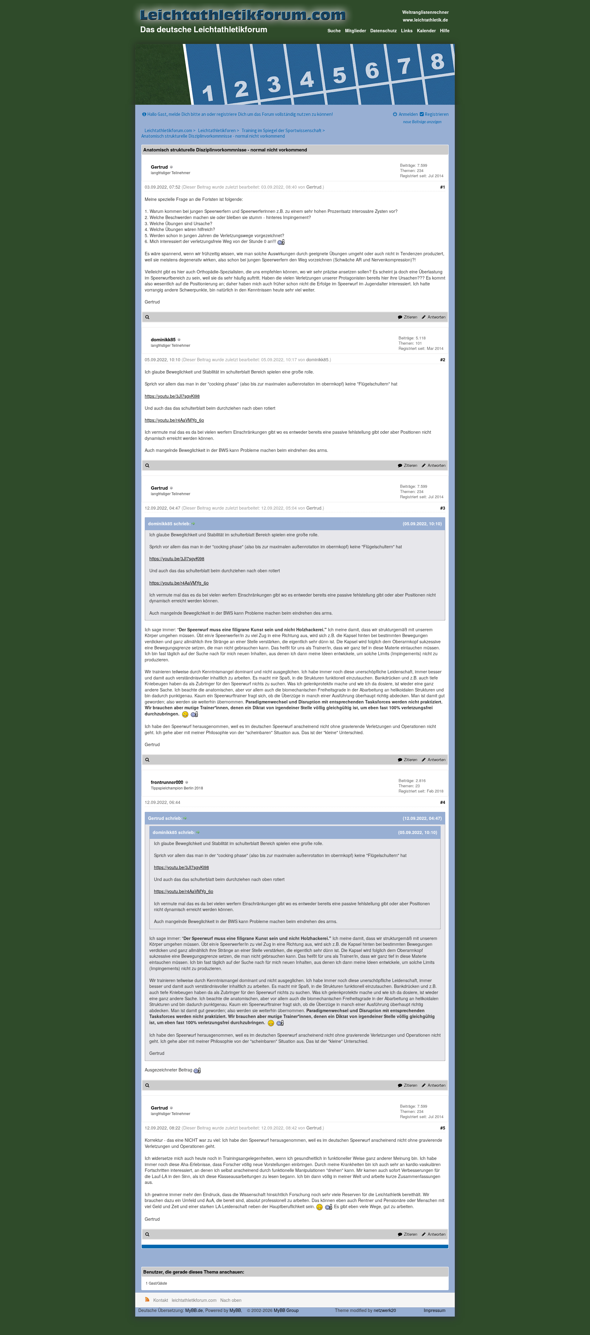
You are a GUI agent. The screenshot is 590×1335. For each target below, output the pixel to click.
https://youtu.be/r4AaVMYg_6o (174, 420)
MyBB (235, 1310)
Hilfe (445, 30)
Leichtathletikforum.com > (170, 130)
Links (407, 30)
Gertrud (159, 166)
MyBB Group (286, 1310)
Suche (334, 30)
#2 (442, 359)
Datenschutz (383, 30)
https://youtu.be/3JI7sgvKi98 (172, 396)
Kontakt (160, 1300)
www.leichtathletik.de (425, 20)
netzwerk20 (385, 1310)
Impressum (435, 1310)
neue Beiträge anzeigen (422, 122)
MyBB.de (194, 1310)
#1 (442, 187)
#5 (442, 1128)
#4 (442, 802)
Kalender (426, 30)
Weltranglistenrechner (425, 12)
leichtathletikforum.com (194, 1300)
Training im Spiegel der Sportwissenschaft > (284, 130)
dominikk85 (163, 339)
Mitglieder (355, 30)
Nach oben (231, 1300)
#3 (442, 508)
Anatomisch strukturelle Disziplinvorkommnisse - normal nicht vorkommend (213, 136)
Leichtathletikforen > (219, 130)
